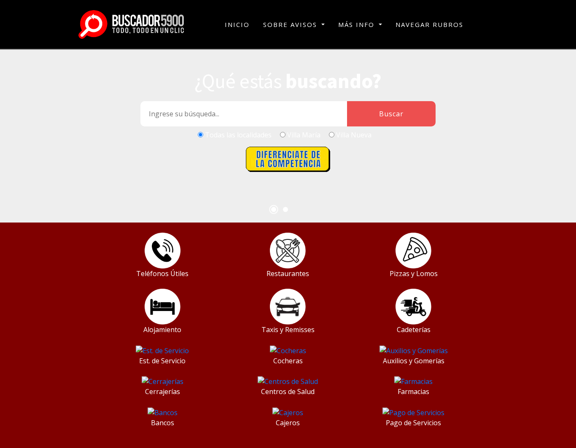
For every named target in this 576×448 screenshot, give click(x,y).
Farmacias (413, 391)
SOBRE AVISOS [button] (291, 24)
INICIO (237, 24)
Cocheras (288, 360)
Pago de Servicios (413, 422)
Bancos (162, 422)
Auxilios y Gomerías (413, 360)
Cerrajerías (162, 391)
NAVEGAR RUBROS (429, 24)
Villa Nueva (353, 134)
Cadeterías (414, 329)
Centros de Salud (288, 391)
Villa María (303, 134)
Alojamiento (162, 329)
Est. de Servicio (162, 360)
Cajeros (288, 422)
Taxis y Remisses (288, 329)
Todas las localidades (238, 134)
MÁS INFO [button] (357, 24)
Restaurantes (287, 273)
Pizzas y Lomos (414, 273)
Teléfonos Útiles (162, 273)
